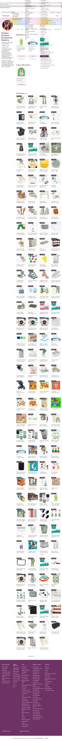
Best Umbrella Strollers (37, 715)
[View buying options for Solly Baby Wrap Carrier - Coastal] (44, 132)
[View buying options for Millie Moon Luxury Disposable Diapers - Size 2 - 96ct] (44, 322)
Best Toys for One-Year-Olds (38, 708)
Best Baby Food (36, 673)
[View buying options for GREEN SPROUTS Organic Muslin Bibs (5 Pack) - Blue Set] (21, 338)
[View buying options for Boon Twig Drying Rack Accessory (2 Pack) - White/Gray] (56, 116)
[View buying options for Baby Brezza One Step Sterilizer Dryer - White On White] (56, 100)
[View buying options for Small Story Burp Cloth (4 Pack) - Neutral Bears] (33, 243)
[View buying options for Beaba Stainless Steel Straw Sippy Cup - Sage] (33, 578)
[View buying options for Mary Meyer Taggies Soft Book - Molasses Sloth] (21, 513)
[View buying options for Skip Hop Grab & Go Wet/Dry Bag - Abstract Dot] (33, 610)
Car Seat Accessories (25, 690)
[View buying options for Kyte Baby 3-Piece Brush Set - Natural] (21, 211)
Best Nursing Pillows (36, 695)
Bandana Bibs (24, 677)
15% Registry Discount (6, 681)
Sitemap (46, 685)
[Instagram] (6, 734)
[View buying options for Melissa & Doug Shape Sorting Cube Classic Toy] (44, 450)
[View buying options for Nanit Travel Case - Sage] (33, 594)
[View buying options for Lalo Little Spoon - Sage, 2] (44, 100)
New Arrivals (24, 666)
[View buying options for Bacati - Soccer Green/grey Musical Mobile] (21, 610)
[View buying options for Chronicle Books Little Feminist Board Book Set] (21, 482)
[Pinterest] (11, 734)
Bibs (22, 683)
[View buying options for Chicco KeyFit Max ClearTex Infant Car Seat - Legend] (21, 132)
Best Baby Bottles (36, 670)
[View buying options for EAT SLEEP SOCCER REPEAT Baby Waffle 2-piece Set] (44, 148)
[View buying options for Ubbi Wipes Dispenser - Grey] (21, 529)
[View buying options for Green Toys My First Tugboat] (44, 578)
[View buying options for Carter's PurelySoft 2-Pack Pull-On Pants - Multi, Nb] (56, 290)
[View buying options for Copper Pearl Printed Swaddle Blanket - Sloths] (33, 529)
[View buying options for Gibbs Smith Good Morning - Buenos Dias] (44, 163)
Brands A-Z (24, 673)
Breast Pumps (24, 686)
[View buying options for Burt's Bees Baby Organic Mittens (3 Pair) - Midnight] (21, 369)
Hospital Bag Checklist (6, 673)
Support (47, 664)
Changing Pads (24, 693)
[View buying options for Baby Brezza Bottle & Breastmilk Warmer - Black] (21, 148)
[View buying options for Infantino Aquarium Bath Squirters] (33, 258)
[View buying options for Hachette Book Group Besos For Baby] (33, 402)
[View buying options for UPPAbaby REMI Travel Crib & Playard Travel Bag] (56, 626)
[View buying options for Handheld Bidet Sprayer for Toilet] (33, 434)
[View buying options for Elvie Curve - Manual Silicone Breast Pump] (33, 179)
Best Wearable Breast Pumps (38, 717)
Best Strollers (35, 700)
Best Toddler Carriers (36, 704)
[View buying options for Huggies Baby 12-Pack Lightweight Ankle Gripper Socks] (44, 513)
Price (18, 29)
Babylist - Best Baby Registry (5, 16)
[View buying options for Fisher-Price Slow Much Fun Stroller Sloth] (21, 243)
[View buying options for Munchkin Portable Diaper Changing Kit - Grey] (44, 227)
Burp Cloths (24, 688)
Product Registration (48, 681)
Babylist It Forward (16, 678)
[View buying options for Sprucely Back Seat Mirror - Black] (21, 562)
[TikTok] (3, 734)
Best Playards (35, 697)
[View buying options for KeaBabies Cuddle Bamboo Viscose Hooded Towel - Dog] (44, 274)
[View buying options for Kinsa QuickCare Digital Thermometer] (44, 482)
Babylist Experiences (17, 676)
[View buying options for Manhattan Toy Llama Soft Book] (33, 369)
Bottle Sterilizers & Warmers (27, 685)
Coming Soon (24, 668)
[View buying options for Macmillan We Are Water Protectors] (33, 545)
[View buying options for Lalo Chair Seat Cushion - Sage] (56, 163)
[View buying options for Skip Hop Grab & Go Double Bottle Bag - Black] (21, 466)
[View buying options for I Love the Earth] (56, 402)
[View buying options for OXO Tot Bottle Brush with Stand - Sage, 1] (33, 227)
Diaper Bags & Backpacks (26, 697)
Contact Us (47, 668)
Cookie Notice (47, 686)
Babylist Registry (16, 667)
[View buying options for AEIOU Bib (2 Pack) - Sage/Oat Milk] (33, 100)
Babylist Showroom (16, 674)
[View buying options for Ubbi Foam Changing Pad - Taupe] (44, 243)
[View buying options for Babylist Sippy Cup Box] (33, 418)
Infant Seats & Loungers (26, 707)
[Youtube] (16, 734)
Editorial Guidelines (48, 688)
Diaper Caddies (24, 698)
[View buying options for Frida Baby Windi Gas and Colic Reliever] (33, 116)
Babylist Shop (15, 673)
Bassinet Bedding (25, 678)
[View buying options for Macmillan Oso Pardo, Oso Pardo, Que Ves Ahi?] (56, 211)
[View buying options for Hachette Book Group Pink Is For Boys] (44, 466)
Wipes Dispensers (25, 726)
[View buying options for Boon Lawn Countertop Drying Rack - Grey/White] (33, 306)
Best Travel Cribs (36, 710)
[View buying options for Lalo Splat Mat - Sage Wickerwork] (56, 322)
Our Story (15, 685)
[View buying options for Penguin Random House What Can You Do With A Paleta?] (33, 385)
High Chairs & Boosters (26, 705)
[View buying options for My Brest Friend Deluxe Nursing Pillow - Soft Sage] (33, 195)
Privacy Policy (5, 4)
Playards (23, 716)
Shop (23, 664)
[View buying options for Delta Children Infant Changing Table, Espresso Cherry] (56, 243)
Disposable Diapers (25, 700)
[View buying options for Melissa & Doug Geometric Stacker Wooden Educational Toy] (56, 450)
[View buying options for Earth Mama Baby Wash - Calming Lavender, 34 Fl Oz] (21, 545)
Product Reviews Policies (49, 690)
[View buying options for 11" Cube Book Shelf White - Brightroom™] (56, 594)
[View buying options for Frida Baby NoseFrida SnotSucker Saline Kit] (56, 179)
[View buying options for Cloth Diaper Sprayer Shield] (44, 434)
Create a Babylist (5, 666)
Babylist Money (16, 669)
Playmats (23, 717)
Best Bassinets (35, 682)
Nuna (23, 714)
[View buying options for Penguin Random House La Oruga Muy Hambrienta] (21, 227)
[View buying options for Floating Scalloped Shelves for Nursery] (44, 402)
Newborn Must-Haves (25, 670)
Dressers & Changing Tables (27, 702)
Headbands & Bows (25, 704)
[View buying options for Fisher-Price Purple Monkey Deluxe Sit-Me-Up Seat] (21, 100)
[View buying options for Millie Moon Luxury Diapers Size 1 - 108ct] (21, 322)
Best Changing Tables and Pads (38, 688)
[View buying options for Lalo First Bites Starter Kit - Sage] (21, 306)
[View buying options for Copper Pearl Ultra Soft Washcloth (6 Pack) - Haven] (44, 353)
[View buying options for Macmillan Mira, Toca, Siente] (56, 466)
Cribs (23, 695)
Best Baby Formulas (36, 675)
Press (14, 686)
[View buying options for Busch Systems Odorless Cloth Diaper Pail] (56, 258)
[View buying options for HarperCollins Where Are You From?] (44, 385)
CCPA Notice (47, 683)
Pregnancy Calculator (36, 718)
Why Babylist (4, 670)
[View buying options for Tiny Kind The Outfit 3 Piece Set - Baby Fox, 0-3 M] (56, 418)
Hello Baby (15, 681)
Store (22, 29)
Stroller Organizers (25, 721)
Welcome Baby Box (5, 682)
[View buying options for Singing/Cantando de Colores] (21, 402)
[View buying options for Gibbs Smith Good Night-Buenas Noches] (33, 163)
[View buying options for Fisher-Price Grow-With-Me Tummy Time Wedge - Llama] (56, 195)
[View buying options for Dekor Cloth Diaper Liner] (33, 641)
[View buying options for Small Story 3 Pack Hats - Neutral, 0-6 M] (33, 211)
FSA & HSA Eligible (25, 675)
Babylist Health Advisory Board (50, 673)
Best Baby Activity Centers (37, 668)
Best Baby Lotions (36, 677)
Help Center (47, 666)
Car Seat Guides (36, 666)
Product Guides (37, 664)
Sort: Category (57, 29)
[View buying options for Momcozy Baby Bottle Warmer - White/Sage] (44, 626)
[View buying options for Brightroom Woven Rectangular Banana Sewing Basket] (21, 195)
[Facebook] (9, 734)
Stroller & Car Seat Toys (26, 719)
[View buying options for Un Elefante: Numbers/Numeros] (56, 385)
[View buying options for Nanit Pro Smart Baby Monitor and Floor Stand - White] (21, 116)
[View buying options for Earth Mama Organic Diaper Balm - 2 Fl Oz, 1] (33, 148)
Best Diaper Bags (36, 690)
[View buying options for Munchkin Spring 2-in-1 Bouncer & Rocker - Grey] (21, 258)
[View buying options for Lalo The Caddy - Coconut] (56, 353)
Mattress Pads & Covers (26, 709)
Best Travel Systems (36, 713)
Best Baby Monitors (36, 678)
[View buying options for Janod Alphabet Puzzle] (56, 482)
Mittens (23, 710)
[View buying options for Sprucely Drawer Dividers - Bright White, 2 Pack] (56, 610)
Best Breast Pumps (36, 686)
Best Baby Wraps (36, 680)
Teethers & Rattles (25, 724)
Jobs (14, 683)
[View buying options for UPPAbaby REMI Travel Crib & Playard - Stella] (44, 545)
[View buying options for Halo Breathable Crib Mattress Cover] (33, 353)
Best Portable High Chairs (37, 698)
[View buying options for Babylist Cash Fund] (21, 72)
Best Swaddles (35, 702)
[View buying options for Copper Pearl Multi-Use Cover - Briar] (44, 529)
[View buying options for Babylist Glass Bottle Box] (56, 132)
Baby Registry (6, 664)
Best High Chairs (36, 693)
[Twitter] (14, 734)
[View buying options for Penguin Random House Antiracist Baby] (33, 450)
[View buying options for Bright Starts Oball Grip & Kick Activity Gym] (44, 369)
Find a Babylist (4, 668)
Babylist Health (16, 671)
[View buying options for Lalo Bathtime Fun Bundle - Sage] (21, 274)
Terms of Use (47, 675)
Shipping (46, 670)
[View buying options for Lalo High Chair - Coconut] (21, 163)
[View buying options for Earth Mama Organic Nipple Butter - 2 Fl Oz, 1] (44, 306)
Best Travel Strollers (36, 712)
